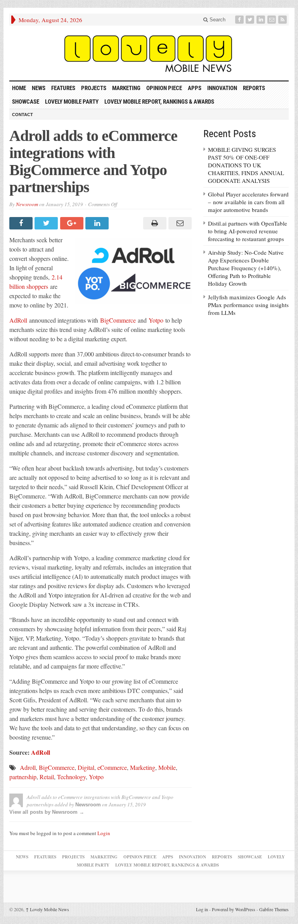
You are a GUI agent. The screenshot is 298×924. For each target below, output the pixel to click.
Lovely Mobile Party (72, 101)
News (38, 88)
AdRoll (18, 320)
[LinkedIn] (261, 19)
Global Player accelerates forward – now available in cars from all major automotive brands (248, 202)
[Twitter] (250, 19)
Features (63, 88)
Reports (254, 88)
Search (216, 20)
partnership (22, 777)
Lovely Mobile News (47, 909)
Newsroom (27, 204)
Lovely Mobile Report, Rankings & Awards (159, 101)
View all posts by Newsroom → (46, 812)
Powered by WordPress (233, 909)
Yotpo (156, 320)
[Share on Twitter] (47, 223)
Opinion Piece (164, 88)
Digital (86, 767)
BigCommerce (118, 320)
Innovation (222, 88)
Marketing (126, 88)
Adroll (28, 767)
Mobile (167, 767)
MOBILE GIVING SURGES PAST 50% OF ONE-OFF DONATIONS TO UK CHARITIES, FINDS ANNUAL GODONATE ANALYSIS (246, 165)
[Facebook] (240, 19)
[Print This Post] (153, 223)
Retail (47, 777)
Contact (22, 114)
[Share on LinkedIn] (98, 223)
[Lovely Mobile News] (149, 53)
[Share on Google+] (72, 223)
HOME (19, 88)
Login (103, 833)
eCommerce (112, 767)
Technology (71, 777)
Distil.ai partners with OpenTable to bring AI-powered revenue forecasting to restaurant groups (247, 231)
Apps (194, 88)
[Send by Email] (179, 223)
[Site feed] (283, 19)
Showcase (25, 101)
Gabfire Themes (274, 909)
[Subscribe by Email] (272, 19)
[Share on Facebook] (22, 223)
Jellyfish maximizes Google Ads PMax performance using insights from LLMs (248, 304)
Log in (202, 909)
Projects (93, 88)
